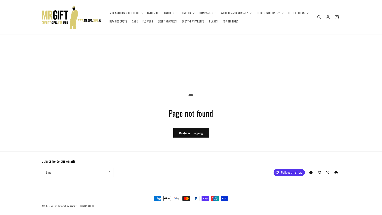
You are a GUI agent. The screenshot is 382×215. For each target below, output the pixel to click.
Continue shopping (191, 133)
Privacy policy (87, 205)
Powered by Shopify (67, 205)
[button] (126, 13)
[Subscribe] (108, 172)
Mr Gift (54, 205)
